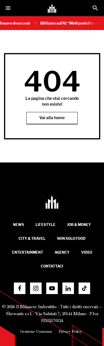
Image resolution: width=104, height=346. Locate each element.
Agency (62, 252)
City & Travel (32, 238)
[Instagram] (36, 288)
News (18, 224)
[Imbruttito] (52, 8)
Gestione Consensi (36, 331)
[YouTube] (52, 288)
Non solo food (71, 238)
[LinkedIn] (68, 288)
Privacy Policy (70, 331)
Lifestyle (45, 224)
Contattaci (52, 266)
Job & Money (79, 224)
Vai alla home (52, 117)
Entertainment (27, 252)
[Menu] (8, 8)
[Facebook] (19, 288)
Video (86, 252)
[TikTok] (84, 288)
